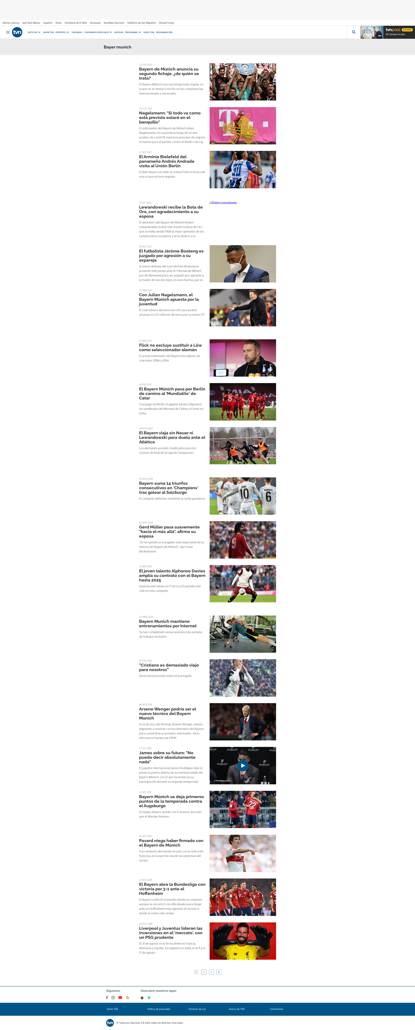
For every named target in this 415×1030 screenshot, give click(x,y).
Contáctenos (276, 1009)
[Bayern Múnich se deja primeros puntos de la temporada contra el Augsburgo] (243, 809)
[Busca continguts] (353, 32)
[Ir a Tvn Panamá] (17, 32)
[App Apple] (143, 998)
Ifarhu (58, 22)
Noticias (32, 32)
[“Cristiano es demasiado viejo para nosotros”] (243, 677)
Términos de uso (197, 1009)
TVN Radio (76, 32)
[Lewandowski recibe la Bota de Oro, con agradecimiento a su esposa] (243, 220)
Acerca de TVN (236, 1009)
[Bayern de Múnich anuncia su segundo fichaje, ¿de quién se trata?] (243, 81)
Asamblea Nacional (114, 22)
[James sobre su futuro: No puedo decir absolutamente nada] (243, 765)
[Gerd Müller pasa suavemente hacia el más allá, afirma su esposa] (243, 539)
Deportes (61, 32)
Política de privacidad (159, 1009)
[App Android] (149, 998)
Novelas (118, 32)
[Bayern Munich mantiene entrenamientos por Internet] (243, 634)
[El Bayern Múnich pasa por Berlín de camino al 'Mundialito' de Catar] (243, 401)
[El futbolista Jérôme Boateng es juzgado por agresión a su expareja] (243, 263)
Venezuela (95, 22)
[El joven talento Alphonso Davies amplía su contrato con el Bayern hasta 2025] (243, 583)
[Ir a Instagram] (114, 998)
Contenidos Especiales (96, 32)
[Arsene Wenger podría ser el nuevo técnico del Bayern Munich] (243, 721)
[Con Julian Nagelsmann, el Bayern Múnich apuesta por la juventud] (243, 307)
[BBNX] (110, 1023)
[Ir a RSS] (128, 998)
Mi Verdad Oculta (395, 34)
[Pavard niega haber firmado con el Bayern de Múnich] (243, 853)
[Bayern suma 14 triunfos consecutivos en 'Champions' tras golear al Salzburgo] (243, 496)
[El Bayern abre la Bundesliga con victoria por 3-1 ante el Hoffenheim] (243, 897)
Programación (164, 32)
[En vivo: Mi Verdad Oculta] (371, 32)
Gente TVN (148, 32)
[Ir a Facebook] (107, 998)
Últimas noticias (10, 22)
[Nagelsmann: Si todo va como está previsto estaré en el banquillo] (243, 125)
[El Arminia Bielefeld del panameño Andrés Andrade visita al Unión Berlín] (243, 169)
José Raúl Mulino (31, 22)
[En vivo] (388, 28)
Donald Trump (166, 22)
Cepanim (47, 22)
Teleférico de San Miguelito (141, 22)
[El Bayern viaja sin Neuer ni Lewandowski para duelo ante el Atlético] (243, 445)
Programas (131, 32)
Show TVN (48, 32)
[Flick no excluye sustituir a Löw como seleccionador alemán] (243, 358)
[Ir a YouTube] (121, 998)
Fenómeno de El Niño (76, 22)
